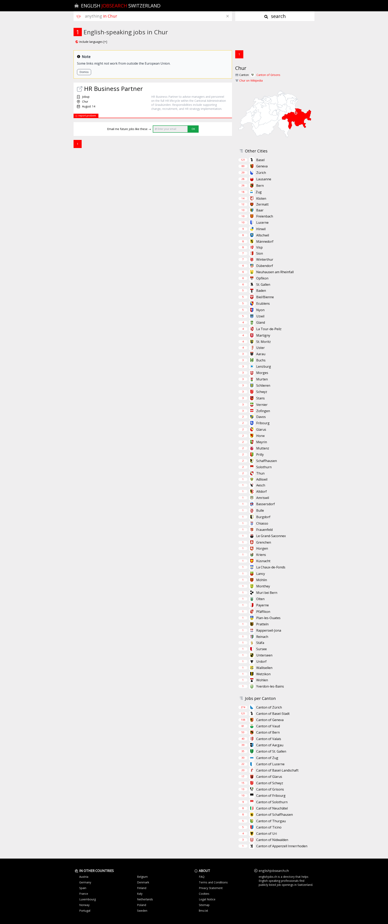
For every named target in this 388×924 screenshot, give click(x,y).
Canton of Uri (266, 833)
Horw (260, 436)
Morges (262, 373)
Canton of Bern (268, 732)
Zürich (261, 172)
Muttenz (262, 448)
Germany (85, 882)
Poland (141, 905)
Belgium (142, 877)
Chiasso (262, 523)
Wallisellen (264, 668)
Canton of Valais (268, 739)
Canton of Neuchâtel (272, 808)
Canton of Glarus (269, 776)
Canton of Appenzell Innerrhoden (281, 846)
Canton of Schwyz (269, 783)
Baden (261, 290)
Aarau (260, 354)
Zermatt (262, 204)
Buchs (261, 360)
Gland (260, 322)
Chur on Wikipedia (251, 80)
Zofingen (263, 411)
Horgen (262, 548)
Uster (260, 347)
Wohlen (262, 680)
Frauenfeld (264, 529)
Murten (262, 379)
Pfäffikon (263, 611)
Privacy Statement (211, 888)
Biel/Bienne (265, 297)
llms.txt (203, 910)
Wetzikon (263, 674)
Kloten (261, 198)
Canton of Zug (267, 758)
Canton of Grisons (268, 75)
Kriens (261, 554)
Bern (260, 185)
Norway (84, 905)
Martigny (263, 335)
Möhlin (261, 580)
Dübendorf (264, 266)
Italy (139, 894)
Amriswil (262, 498)
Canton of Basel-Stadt (273, 713)
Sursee (261, 649)
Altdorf (261, 491)
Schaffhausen (266, 461)
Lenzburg (263, 366)
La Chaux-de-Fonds (270, 567)
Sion (259, 253)
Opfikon (262, 278)
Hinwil (261, 229)
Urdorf (261, 661)
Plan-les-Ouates (268, 618)
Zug (259, 192)
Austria (83, 877)
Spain (82, 888)
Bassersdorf (265, 504)
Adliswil (261, 479)
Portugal (84, 910)
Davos (261, 417)
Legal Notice (207, 899)
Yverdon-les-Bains (270, 686)
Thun (260, 473)
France (83, 894)
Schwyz (261, 392)
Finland (141, 888)
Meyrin (261, 442)
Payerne (262, 605)
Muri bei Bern (266, 592)
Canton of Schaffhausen (274, 814)
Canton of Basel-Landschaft (277, 770)
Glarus (261, 429)
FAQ (202, 877)
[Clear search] (227, 16)
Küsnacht (263, 561)
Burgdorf (263, 517)
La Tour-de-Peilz (269, 329)
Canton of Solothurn (272, 802)
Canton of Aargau (269, 745)
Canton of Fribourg (271, 795)
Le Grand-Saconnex (271, 536)
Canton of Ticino (269, 827)
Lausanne (263, 179)
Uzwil (260, 316)
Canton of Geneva (270, 720)
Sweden (142, 910)
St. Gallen (263, 284)
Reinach (262, 636)
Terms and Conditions (213, 882)
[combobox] (158, 16)
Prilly (260, 454)
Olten (260, 599)
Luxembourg (87, 899)
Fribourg (263, 423)
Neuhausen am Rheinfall (275, 272)
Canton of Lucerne (270, 764)
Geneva (262, 166)
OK (193, 129)
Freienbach (264, 216)
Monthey (263, 586)
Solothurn (264, 467)
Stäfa (260, 642)
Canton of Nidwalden (272, 840)
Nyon (260, 310)
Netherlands (145, 899)
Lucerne (262, 222)
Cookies (204, 894)
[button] (91, 42)
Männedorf (264, 241)
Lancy (260, 573)
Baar (260, 210)
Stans (260, 398)
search (278, 16)
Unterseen (264, 655)
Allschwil (262, 235)
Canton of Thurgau (271, 821)
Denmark (143, 882)
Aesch (260, 485)
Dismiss (84, 72)
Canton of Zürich (269, 707)
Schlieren (263, 385)
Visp (259, 247)
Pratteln (262, 624)
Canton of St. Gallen (271, 751)
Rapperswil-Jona (268, 630)
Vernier (262, 404)
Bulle (260, 510)
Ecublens (263, 303)
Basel (260, 160)
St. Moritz (263, 341)
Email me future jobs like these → (129, 129)
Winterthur (264, 259)
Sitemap (204, 905)
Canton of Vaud (268, 726)
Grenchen (263, 542)
